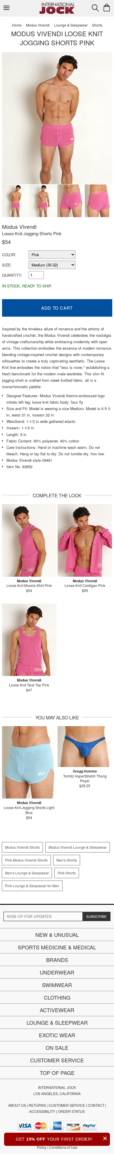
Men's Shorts (66, 859)
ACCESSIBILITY (42, 1111)
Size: (7, 265)
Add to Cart (57, 308)
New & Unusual (57, 934)
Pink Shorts (67, 872)
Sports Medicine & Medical (57, 947)
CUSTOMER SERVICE (67, 1105)
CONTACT (96, 1105)
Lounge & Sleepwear (57, 1022)
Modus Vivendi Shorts (22, 847)
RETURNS (37, 1105)
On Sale (57, 1047)
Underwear (57, 972)
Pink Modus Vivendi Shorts (26, 859)
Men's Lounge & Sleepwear (27, 872)
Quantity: (12, 275)
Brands (57, 959)
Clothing (57, 997)
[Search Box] (95, 7)
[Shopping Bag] (106, 7)
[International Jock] (57, 4)
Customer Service (57, 1060)
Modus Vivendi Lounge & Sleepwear (78, 847)
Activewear (57, 1010)
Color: (9, 254)
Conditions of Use (63, 1147)
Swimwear (57, 985)
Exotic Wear (57, 1035)
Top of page (57, 1072)
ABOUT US (17, 1105)
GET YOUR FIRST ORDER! (62, 1138)
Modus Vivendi (19, 226)
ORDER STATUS (71, 1111)
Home (17, 24)
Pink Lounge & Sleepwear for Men (32, 885)
